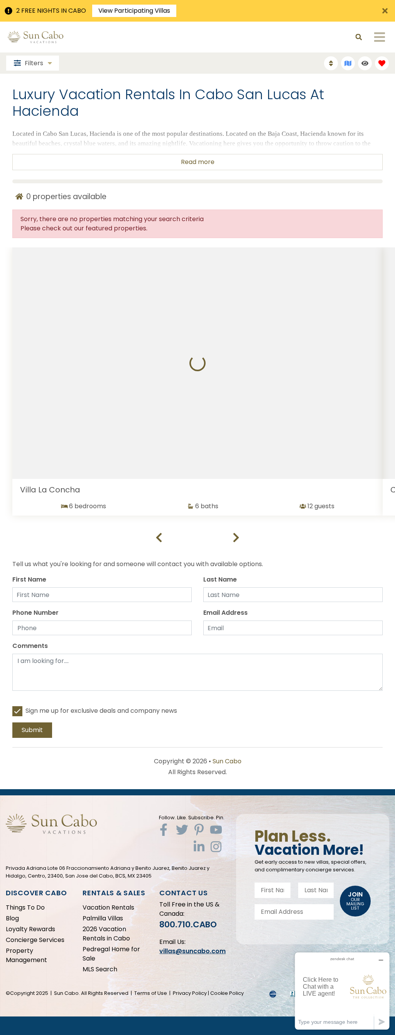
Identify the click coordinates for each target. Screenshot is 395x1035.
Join (355, 900)
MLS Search (100, 969)
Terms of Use (150, 993)
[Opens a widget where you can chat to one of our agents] (342, 990)
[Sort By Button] (331, 63)
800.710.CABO (188, 924)
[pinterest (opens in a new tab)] (199, 829)
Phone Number (35, 612)
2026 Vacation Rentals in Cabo (106, 934)
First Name (29, 579)
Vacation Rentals (108, 907)
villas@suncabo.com (192, 951)
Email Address (225, 612)
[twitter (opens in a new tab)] (182, 829)
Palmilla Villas (103, 918)
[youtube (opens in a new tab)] (216, 829)
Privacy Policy (190, 993)
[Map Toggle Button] (348, 63)
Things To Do (25, 907)
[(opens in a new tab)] (197, 363)
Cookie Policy (227, 993)
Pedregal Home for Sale (111, 954)
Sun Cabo (227, 761)
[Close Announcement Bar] (385, 10)
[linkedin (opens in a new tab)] (199, 846)
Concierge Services (35, 939)
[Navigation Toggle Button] (379, 37)
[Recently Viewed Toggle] (365, 63)
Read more (197, 161)
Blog (12, 918)
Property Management (26, 955)
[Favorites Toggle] (382, 63)
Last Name (220, 579)
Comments (30, 645)
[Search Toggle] (359, 37)
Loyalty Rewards (30, 929)
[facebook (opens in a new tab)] (165, 829)
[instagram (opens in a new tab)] (216, 846)
